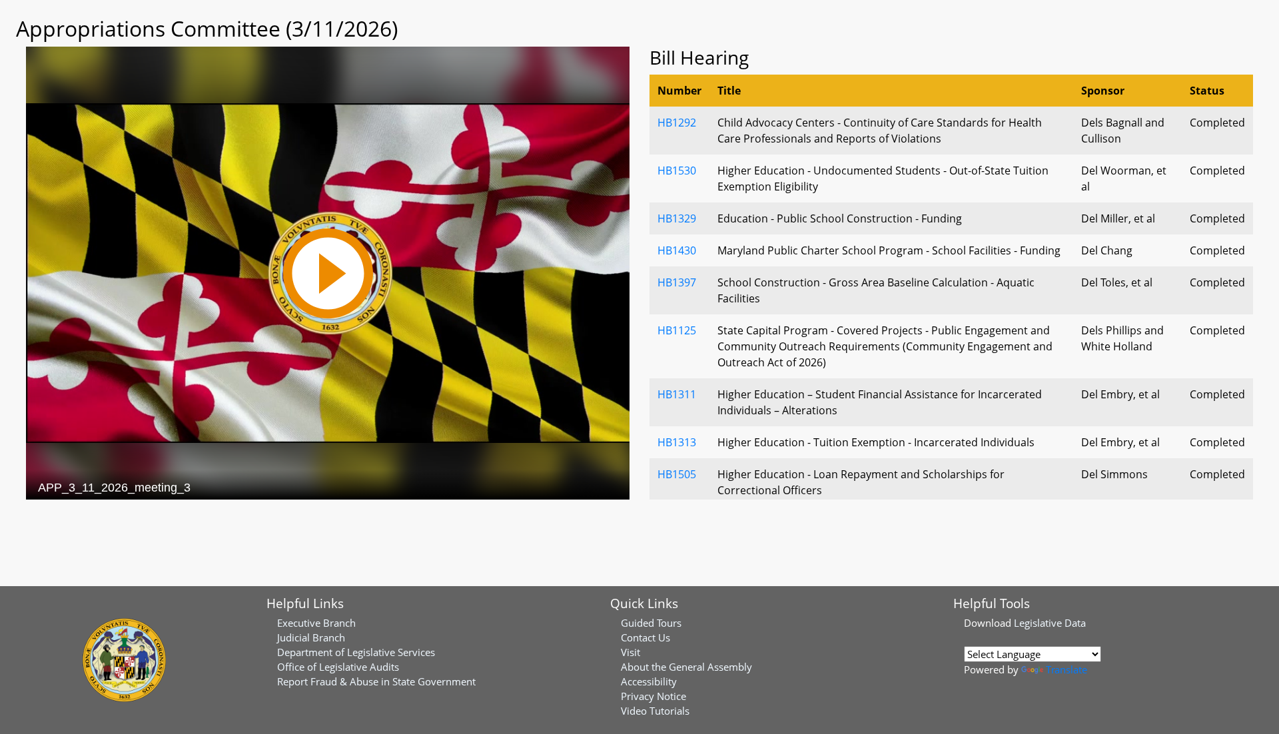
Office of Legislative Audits (338, 666)
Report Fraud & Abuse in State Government (376, 681)
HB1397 (676, 282)
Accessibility (649, 681)
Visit (630, 652)
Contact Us (645, 637)
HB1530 (676, 170)
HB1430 (676, 250)
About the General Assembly (686, 666)
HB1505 (676, 474)
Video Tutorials (655, 710)
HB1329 (676, 218)
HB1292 (676, 122)
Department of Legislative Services (356, 652)
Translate (1066, 669)
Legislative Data (1050, 622)
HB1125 (676, 330)
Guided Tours (651, 622)
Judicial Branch (311, 637)
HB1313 (676, 442)
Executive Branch (316, 622)
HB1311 (676, 394)
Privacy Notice (653, 696)
